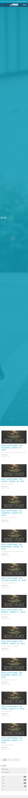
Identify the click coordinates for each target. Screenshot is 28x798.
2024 (14, 783)
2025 (14, 780)
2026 (14, 777)
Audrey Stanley (5, 772)
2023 (14, 786)
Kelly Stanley (5, 769)
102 (15, 760)
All (2, 789)
